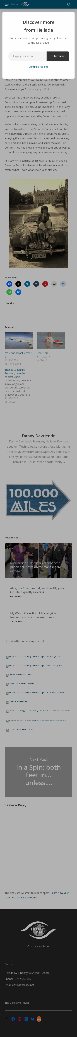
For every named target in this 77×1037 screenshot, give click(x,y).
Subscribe (57, 56)
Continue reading (38, 66)
